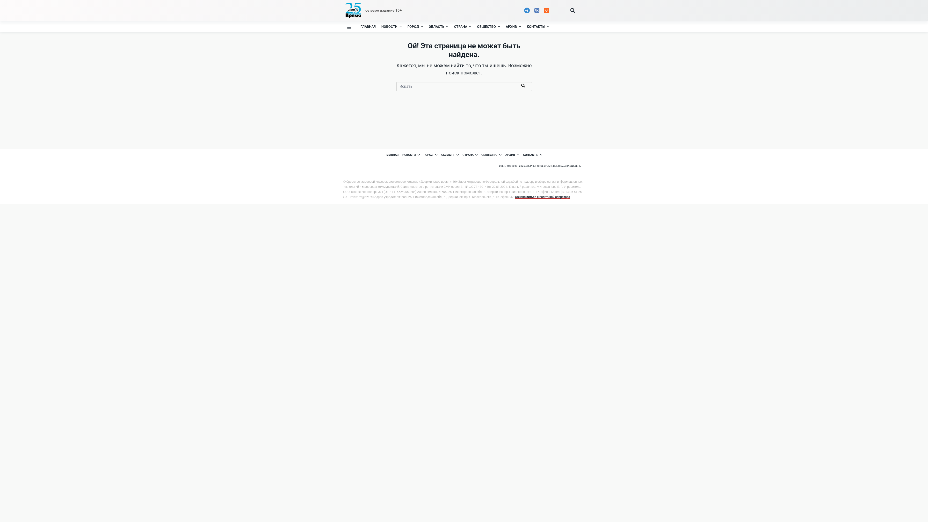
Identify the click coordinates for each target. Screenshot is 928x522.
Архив (511, 27)
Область (436, 27)
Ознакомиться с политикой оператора (542, 197)
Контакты (536, 27)
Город (413, 27)
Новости (389, 27)
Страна (460, 27)
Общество (486, 27)
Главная (368, 27)
